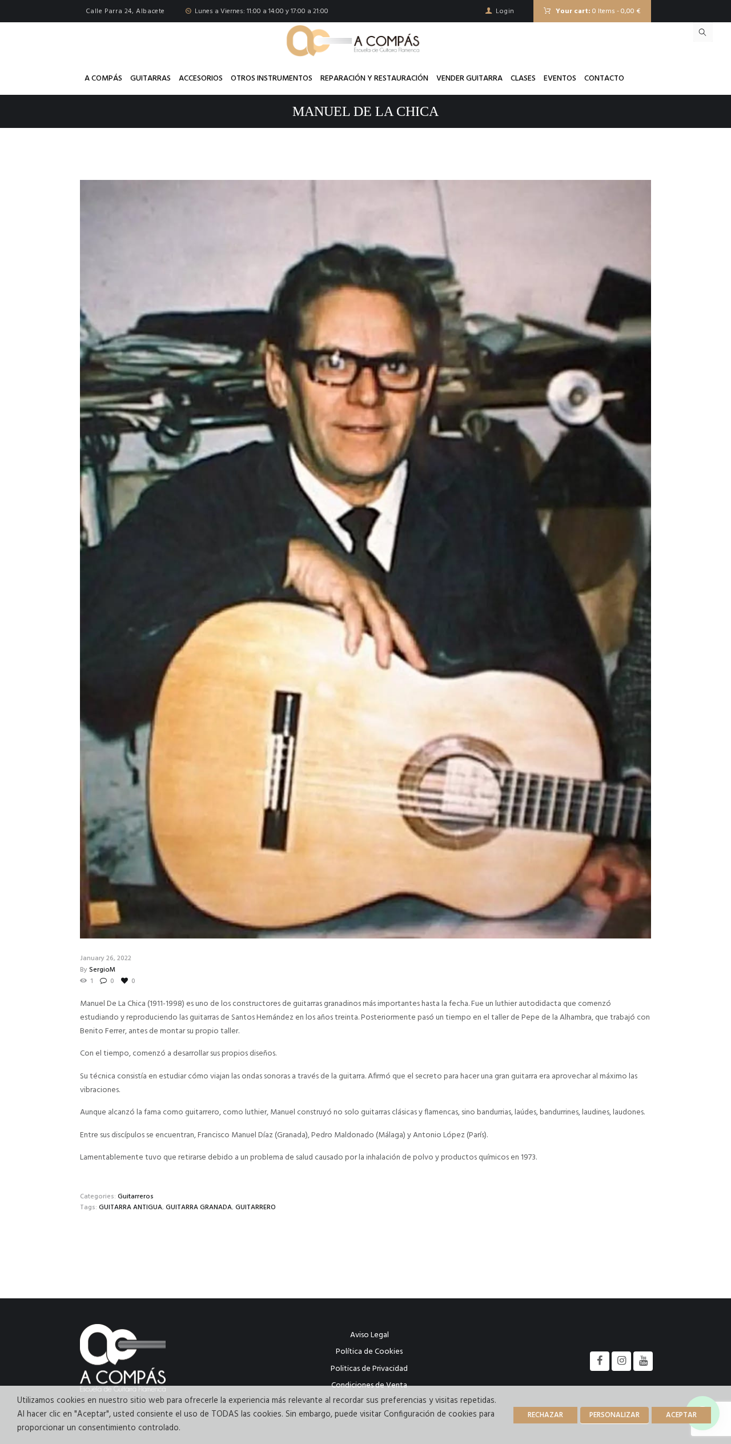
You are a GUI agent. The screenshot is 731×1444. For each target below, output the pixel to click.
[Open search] (703, 32)
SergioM (102, 970)
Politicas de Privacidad (369, 1368)
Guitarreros (136, 1196)
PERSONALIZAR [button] (614, 1415)
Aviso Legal (369, 1335)
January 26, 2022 (105, 958)
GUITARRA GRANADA (199, 1207)
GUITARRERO (255, 1207)
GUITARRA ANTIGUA (130, 1207)
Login (505, 11)
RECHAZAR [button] (545, 1415)
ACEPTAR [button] (681, 1415)
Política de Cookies (369, 1351)
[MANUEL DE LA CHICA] (365, 559)
